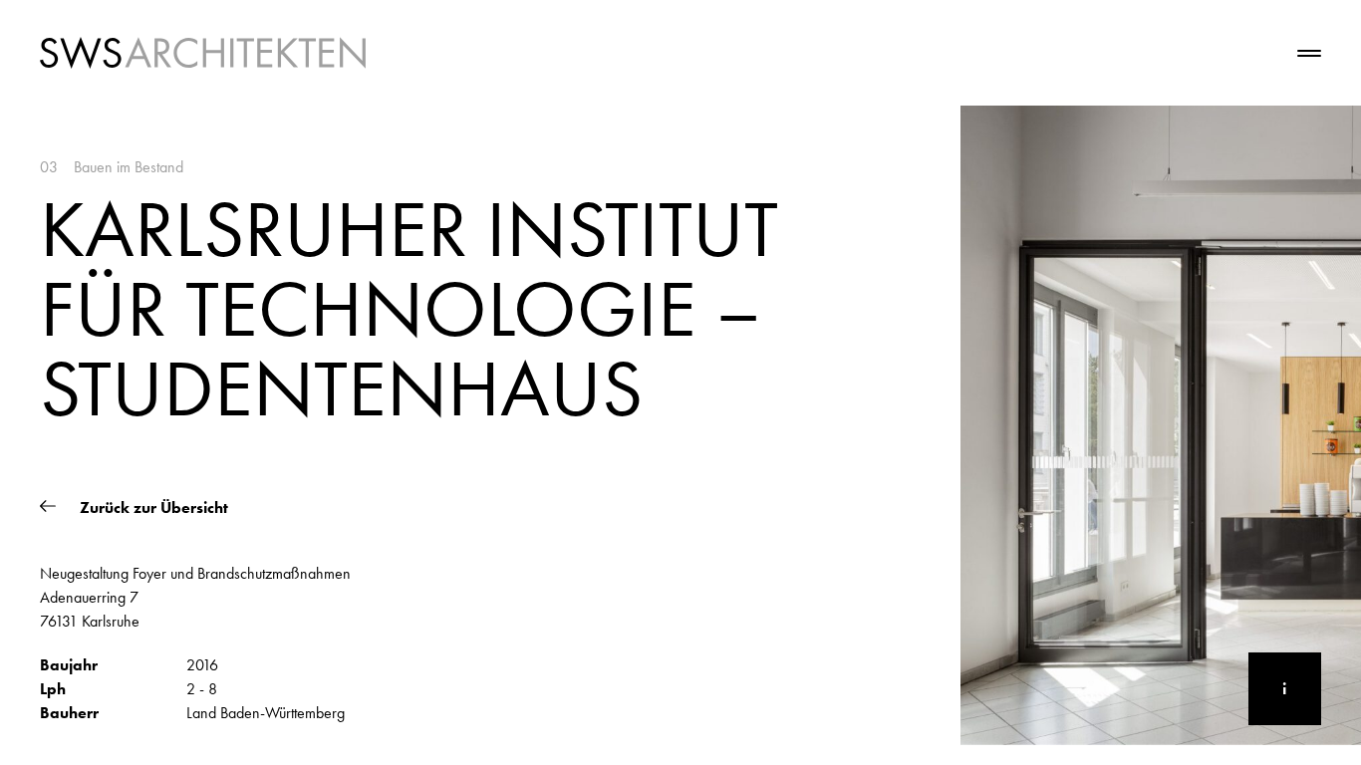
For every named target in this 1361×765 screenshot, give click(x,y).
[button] (360, 435)
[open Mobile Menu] (1271, 53)
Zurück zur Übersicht (152, 508)
